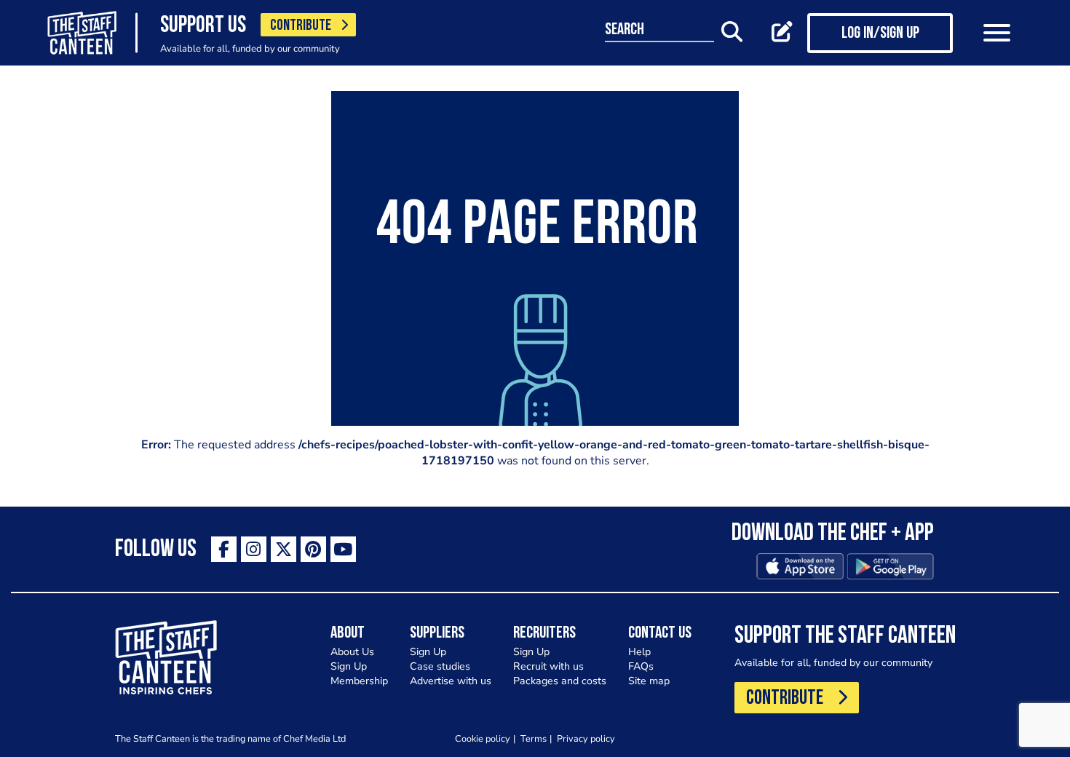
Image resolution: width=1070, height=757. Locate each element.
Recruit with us (548, 666)
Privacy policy (586, 738)
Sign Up (348, 666)
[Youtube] (343, 549)
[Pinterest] (313, 549)
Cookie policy (482, 738)
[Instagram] (253, 549)
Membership (359, 681)
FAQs (641, 666)
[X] (283, 549)
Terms (533, 738)
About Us (352, 652)
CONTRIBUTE (300, 25)
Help (639, 652)
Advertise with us (450, 681)
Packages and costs (559, 681)
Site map (649, 681)
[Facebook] (224, 549)
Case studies (440, 666)
